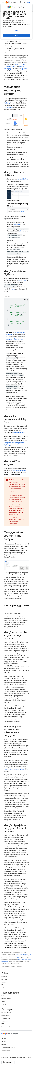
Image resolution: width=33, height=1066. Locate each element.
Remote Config (20, 64)
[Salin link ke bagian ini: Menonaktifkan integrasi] (15, 464)
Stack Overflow (5, 1015)
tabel (20, 231)
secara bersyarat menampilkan (14, 769)
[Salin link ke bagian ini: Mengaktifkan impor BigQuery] (16, 175)
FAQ (2, 1024)
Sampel (3, 982)
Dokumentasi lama (6, 1027)
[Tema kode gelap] (24, 299)
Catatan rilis (4, 1021)
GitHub (3, 988)
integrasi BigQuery (23, 179)
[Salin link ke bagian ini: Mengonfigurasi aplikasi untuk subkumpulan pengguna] (17, 735)
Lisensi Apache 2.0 (14, 958)
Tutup (16, 30)
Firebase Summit (6, 998)
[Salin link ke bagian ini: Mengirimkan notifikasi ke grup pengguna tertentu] (14, 638)
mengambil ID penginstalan (15, 339)
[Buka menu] (3, 2)
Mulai (16, 35)
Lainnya (7, 296)
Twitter (3, 1001)
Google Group (5, 1018)
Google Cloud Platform (8, 1047)
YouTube (3, 1004)
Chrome (3, 1041)
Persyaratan (4, 1057)
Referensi (4, 979)
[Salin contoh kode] (27, 299)
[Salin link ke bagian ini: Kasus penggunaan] (5, 609)
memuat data (8, 107)
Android (3, 1038)
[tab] (16, 296)
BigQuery (24, 69)
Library (3, 985)
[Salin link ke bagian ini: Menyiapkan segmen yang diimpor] (16, 94)
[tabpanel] (16, 354)
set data (17, 224)
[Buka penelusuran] (21, 2)
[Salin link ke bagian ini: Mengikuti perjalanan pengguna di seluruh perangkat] (17, 831)
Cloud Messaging (9, 66)
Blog (2, 996)
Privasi (12, 1057)
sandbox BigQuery (18, 433)
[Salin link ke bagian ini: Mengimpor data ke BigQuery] (16, 274)
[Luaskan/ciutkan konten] (6, 52)
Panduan (4, 976)
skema (12, 289)
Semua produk (5, 1050)
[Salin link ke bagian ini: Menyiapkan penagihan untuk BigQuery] (12, 422)
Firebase (3, 1044)
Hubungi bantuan (6, 1012)
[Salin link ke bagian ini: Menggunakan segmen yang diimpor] (16, 539)
